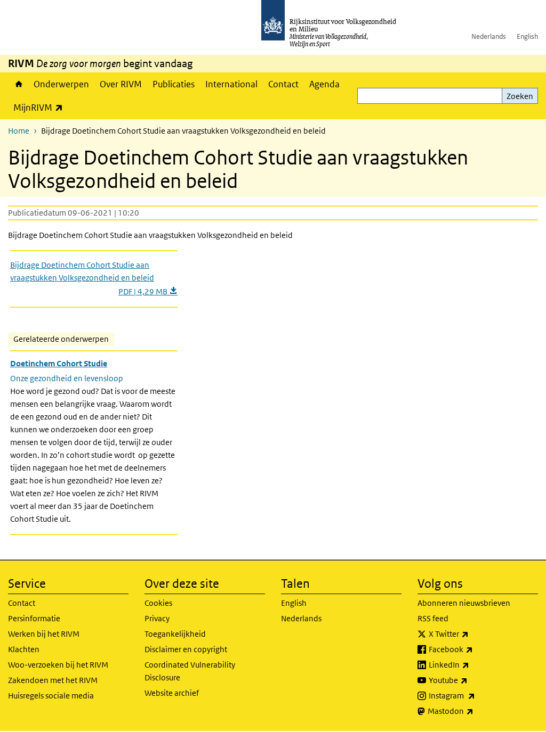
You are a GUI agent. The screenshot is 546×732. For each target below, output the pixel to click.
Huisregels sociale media (51, 695)
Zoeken (520, 96)
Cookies (158, 603)
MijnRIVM (40, 107)
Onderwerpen (61, 84)
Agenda (324, 84)
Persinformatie (34, 618)
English (527, 36)
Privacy (157, 618)
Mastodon (474, 710)
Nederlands (488, 36)
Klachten (23, 649)
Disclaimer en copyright (185, 649)
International (231, 84)
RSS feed (432, 618)
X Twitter (472, 633)
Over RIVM (121, 84)
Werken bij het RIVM (43, 634)
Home (18, 84)
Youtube (472, 680)
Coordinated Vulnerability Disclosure (189, 671)
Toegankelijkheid (175, 634)
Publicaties (173, 84)
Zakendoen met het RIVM (53, 680)
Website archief (171, 693)
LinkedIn (472, 664)
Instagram (475, 695)
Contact (283, 84)
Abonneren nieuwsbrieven (463, 603)
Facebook (474, 649)
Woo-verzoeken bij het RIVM (58, 665)
